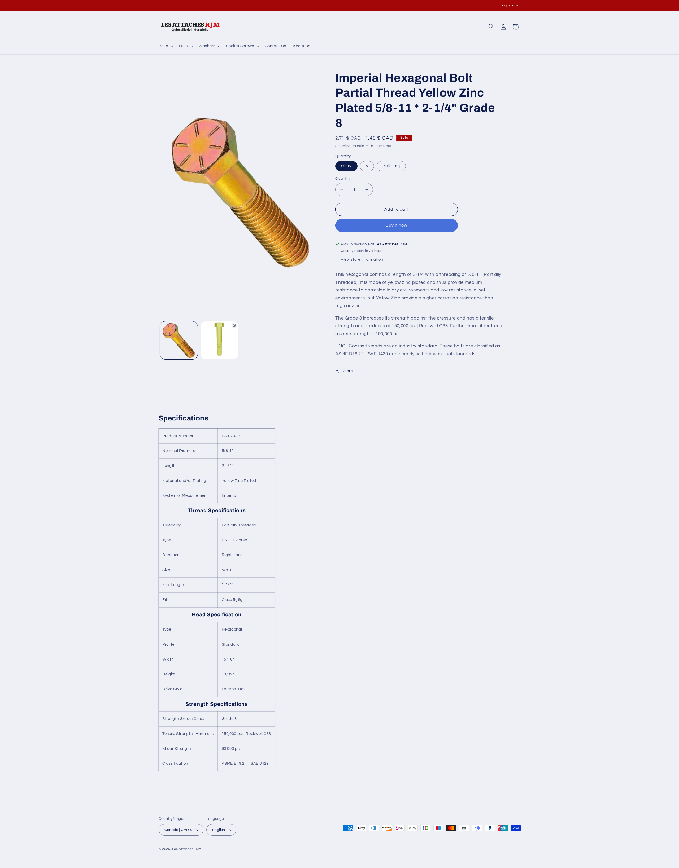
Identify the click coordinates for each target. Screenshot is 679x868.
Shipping (343, 146)
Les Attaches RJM (187, 849)
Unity (346, 166)
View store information (362, 260)
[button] (165, 46)
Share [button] (347, 371)
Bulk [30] (391, 166)
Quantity (343, 178)
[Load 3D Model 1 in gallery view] (219, 340)
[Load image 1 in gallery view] (179, 340)
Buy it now (397, 225)
